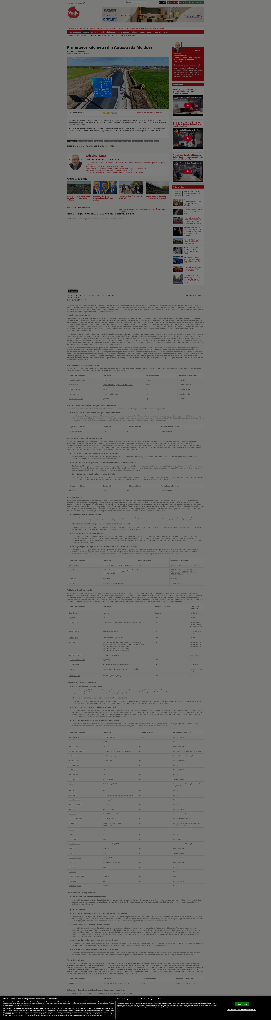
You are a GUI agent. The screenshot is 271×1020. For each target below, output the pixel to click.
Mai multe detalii (25, 1005)
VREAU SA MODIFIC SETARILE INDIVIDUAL (241, 1010)
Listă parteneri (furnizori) (124, 1009)
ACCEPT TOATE (242, 1004)
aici (107, 1012)
